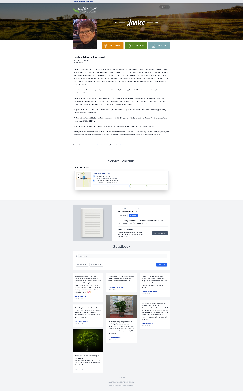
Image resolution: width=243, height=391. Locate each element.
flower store (124, 145)
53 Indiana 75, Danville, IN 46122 (107, 182)
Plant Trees (149, 186)
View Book (123, 215)
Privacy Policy (116, 382)
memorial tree (96, 145)
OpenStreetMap (123, 385)
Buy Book (133, 215)
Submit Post (161, 265)
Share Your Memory (160, 233)
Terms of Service (126, 382)
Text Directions (111, 186)
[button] (83, 178)
